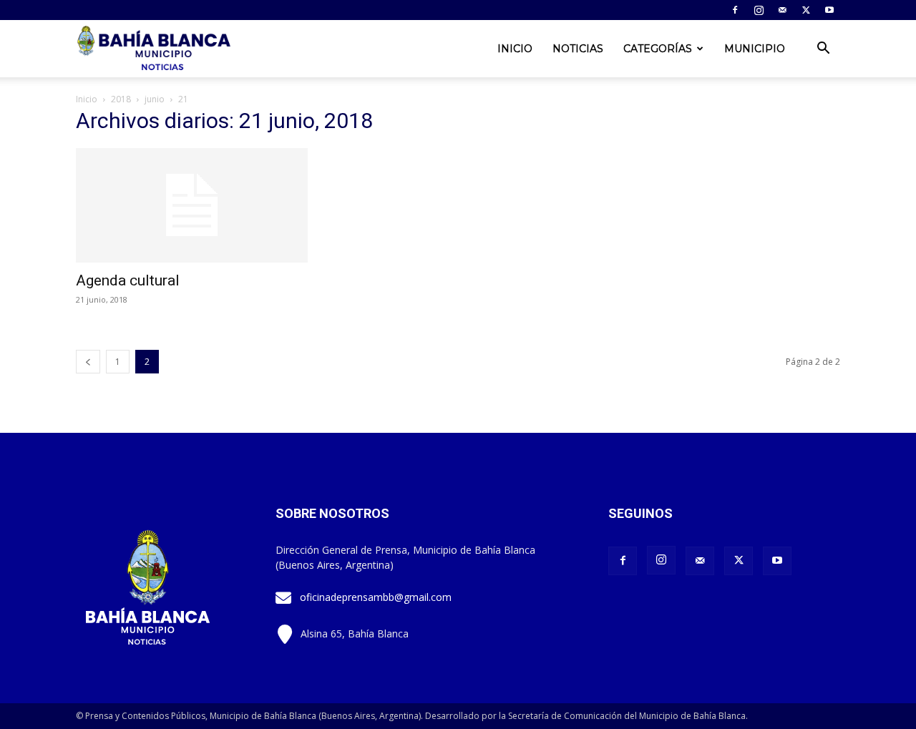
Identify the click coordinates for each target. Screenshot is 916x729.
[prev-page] (88, 361)
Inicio (514, 48)
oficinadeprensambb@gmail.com (376, 597)
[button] (823, 50)
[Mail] (782, 10)
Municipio (754, 48)
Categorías (657, 48)
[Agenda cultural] (192, 205)
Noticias (577, 48)
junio (155, 99)
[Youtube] (829, 10)
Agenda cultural (128, 280)
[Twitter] (806, 10)
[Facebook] (735, 10)
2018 (121, 99)
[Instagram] (758, 10)
